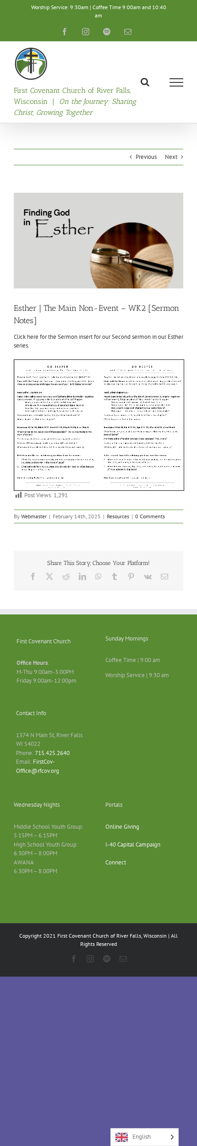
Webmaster (34, 516)
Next (171, 157)
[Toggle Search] (145, 82)
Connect (115, 862)
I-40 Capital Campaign (132, 844)
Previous (146, 157)
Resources (118, 516)
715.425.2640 (52, 753)
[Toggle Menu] (176, 82)
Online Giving (122, 827)
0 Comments (150, 516)
